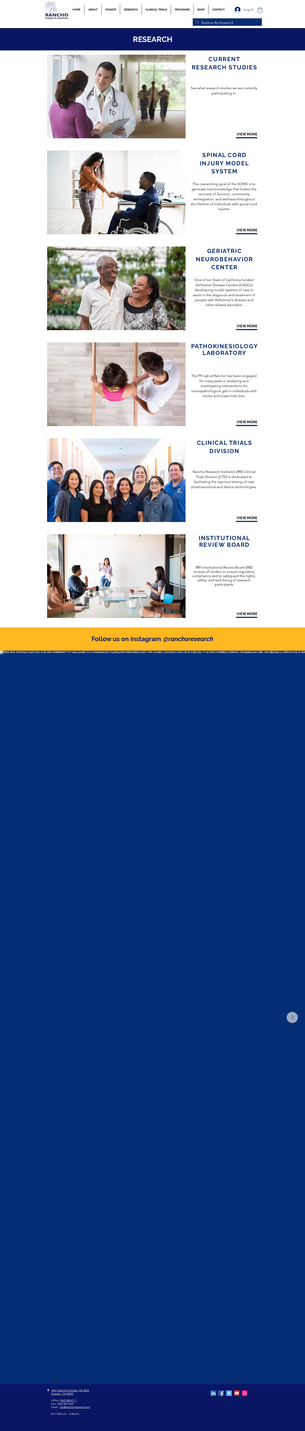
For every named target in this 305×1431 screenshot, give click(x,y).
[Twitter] (229, 1393)
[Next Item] (292, 1017)
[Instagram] (244, 1393)
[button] (156, 9)
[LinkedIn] (213, 1393)
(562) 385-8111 (68, 1400)
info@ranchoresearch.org (75, 1407)
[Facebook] (221, 1393)
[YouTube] (237, 1393)
